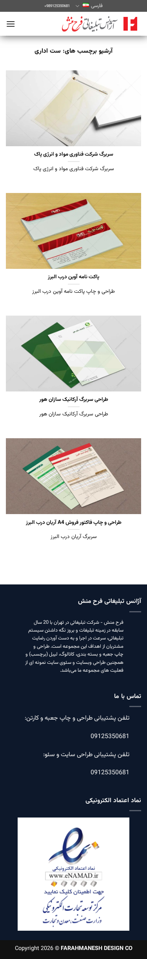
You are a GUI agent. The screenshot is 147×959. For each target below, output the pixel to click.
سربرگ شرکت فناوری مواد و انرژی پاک (73, 154)
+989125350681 (57, 6)
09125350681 (110, 737)
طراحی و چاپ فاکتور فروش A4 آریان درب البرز (74, 522)
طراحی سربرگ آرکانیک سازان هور (73, 399)
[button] (10, 23)
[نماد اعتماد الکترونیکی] (73, 879)
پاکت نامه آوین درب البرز (73, 277)
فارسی (96, 6)
